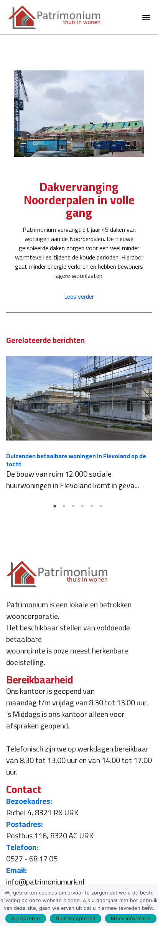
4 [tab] (83, 509)
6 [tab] (102, 509)
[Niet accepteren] (148, 906)
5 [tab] (93, 509)
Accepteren (25, 918)
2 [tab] (65, 509)
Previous (12, 422)
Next (146, 422)
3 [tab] (74, 509)
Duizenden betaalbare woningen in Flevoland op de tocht (76, 460)
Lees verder (79, 296)
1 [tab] (56, 509)
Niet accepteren (76, 918)
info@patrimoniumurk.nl (45, 881)
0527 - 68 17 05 (32, 858)
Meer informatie (131, 918)
